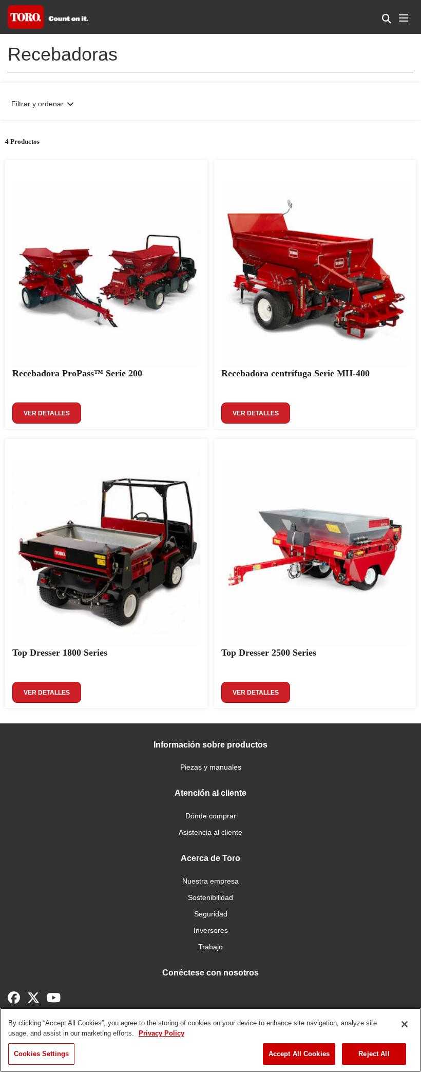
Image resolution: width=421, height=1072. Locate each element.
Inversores (211, 930)
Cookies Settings (41, 1054)
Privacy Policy (161, 1033)
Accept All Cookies (299, 1054)
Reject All (373, 1054)
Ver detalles (47, 413)
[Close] (404, 1024)
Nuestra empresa (210, 881)
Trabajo (210, 947)
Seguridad (210, 914)
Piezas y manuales (210, 767)
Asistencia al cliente (210, 832)
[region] (210, 1040)
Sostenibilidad (210, 897)
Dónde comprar (210, 816)
